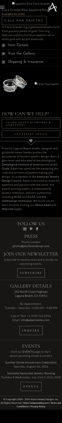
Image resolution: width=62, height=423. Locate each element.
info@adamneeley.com (35, 320)
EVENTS (28, 351)
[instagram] (24, 228)
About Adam (43, 204)
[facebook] (37, 228)
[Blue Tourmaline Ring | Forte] (47, 84)
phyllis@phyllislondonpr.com (31, 246)
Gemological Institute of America (23, 164)
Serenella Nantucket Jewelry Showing (31, 373)
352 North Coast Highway (31, 291)
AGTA (31, 196)
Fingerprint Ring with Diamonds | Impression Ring (11, 71)
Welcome (8, 209)
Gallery (19, 71)
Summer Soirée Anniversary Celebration (31, 362)
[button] (31, 45)
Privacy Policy (37, 406)
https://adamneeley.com (36, 402)
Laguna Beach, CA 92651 (31, 295)
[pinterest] (31, 228)
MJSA (18, 196)
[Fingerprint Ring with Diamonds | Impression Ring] (15, 84)
